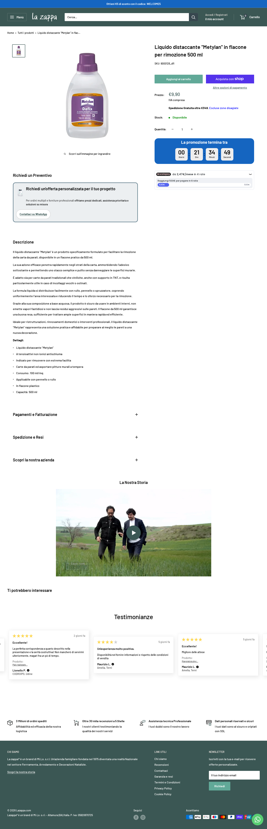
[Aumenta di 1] (192, 129)
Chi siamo (160, 758)
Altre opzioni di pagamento (230, 87)
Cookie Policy (162, 794)
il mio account (214, 19)
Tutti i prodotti (26, 32)
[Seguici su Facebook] (136, 817)
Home (10, 32)
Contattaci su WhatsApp (33, 214)
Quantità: (160, 129)
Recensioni (161, 764)
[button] (28, 670)
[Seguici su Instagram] (142, 817)
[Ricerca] (193, 17)
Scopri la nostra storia (21, 772)
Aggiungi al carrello (178, 79)
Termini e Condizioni (167, 782)
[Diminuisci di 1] (172, 129)
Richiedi (219, 786)
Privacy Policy (163, 788)
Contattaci (161, 770)
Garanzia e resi (163, 776)
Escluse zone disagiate (223, 108)
